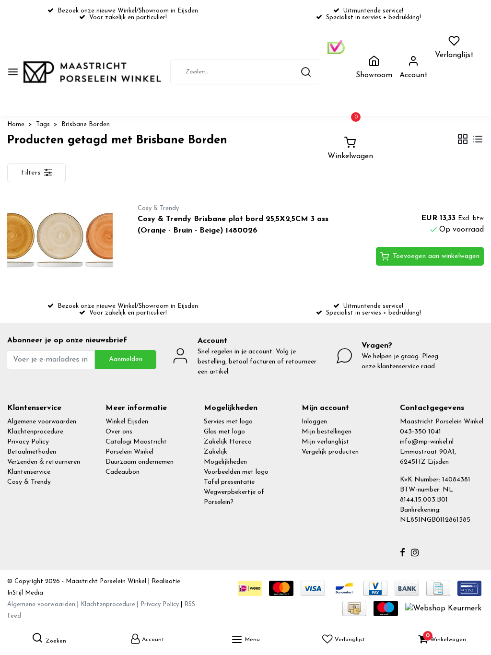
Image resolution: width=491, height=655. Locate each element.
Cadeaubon (122, 472)
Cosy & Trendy (29, 482)
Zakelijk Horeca (228, 441)
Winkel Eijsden (126, 421)
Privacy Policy (28, 441)
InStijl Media (25, 593)
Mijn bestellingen (326, 431)
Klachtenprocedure (35, 431)
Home (15, 124)
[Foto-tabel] (462, 140)
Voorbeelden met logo (236, 472)
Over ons (118, 431)
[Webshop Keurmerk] (443, 608)
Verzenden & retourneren (43, 462)
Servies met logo (228, 421)
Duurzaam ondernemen (139, 462)
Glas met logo (224, 431)
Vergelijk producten (330, 452)
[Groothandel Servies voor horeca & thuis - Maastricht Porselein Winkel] (93, 72)
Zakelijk (215, 452)
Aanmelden (125, 359)
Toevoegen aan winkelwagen (436, 256)
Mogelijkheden (225, 462)
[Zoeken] (306, 72)
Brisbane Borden (85, 124)
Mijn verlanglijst (325, 441)
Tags (43, 124)
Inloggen (314, 421)
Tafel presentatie (229, 482)
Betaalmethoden (31, 452)
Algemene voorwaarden (41, 421)
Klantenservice (28, 472)
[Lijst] (477, 140)
